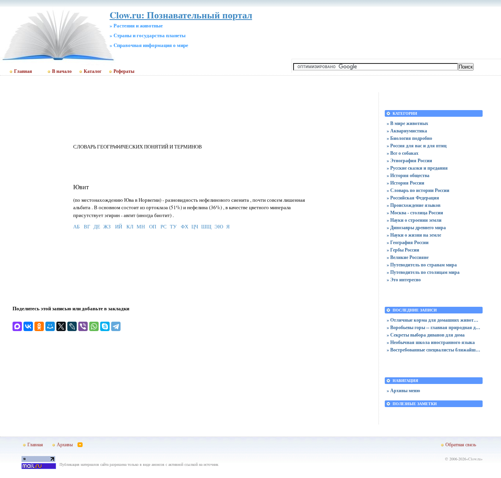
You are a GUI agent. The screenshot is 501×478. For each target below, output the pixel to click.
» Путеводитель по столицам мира (423, 272)
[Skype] (105, 326)
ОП (152, 226)
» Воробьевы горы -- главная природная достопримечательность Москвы (434, 327)
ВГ (87, 226)
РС (163, 226)
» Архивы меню (403, 390)
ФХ (184, 226)
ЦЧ (194, 226)
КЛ (129, 226)
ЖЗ (107, 226)
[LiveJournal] (72, 326)
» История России (405, 182)
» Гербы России (403, 249)
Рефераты (124, 71)
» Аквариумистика (407, 130)
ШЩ (206, 226)
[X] (61, 326)
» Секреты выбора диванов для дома (426, 334)
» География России (408, 242)
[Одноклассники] (39, 326)
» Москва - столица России (415, 212)
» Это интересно (404, 279)
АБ (76, 226)
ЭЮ (218, 226)
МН (141, 226)
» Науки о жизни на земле (414, 235)
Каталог (92, 71)
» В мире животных (407, 123)
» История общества (408, 175)
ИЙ (118, 226)
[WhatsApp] (94, 326)
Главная (23, 71)
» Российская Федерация (413, 197)
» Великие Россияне (408, 257)
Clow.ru (474, 459)
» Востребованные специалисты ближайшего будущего (434, 349)
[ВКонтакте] (28, 326)
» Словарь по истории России (418, 190)
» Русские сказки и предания (417, 168)
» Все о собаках (402, 153)
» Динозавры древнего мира (416, 227)
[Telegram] (116, 326)
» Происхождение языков (413, 205)
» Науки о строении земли (414, 220)
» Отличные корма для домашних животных (434, 320)
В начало (62, 71)
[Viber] (83, 326)
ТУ (173, 226)
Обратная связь (460, 444)
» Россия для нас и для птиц (417, 145)
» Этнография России (409, 160)
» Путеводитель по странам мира (422, 264)
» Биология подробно (409, 138)
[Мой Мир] (50, 326)
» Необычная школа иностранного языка (431, 342)
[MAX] (17, 326)
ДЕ (97, 226)
